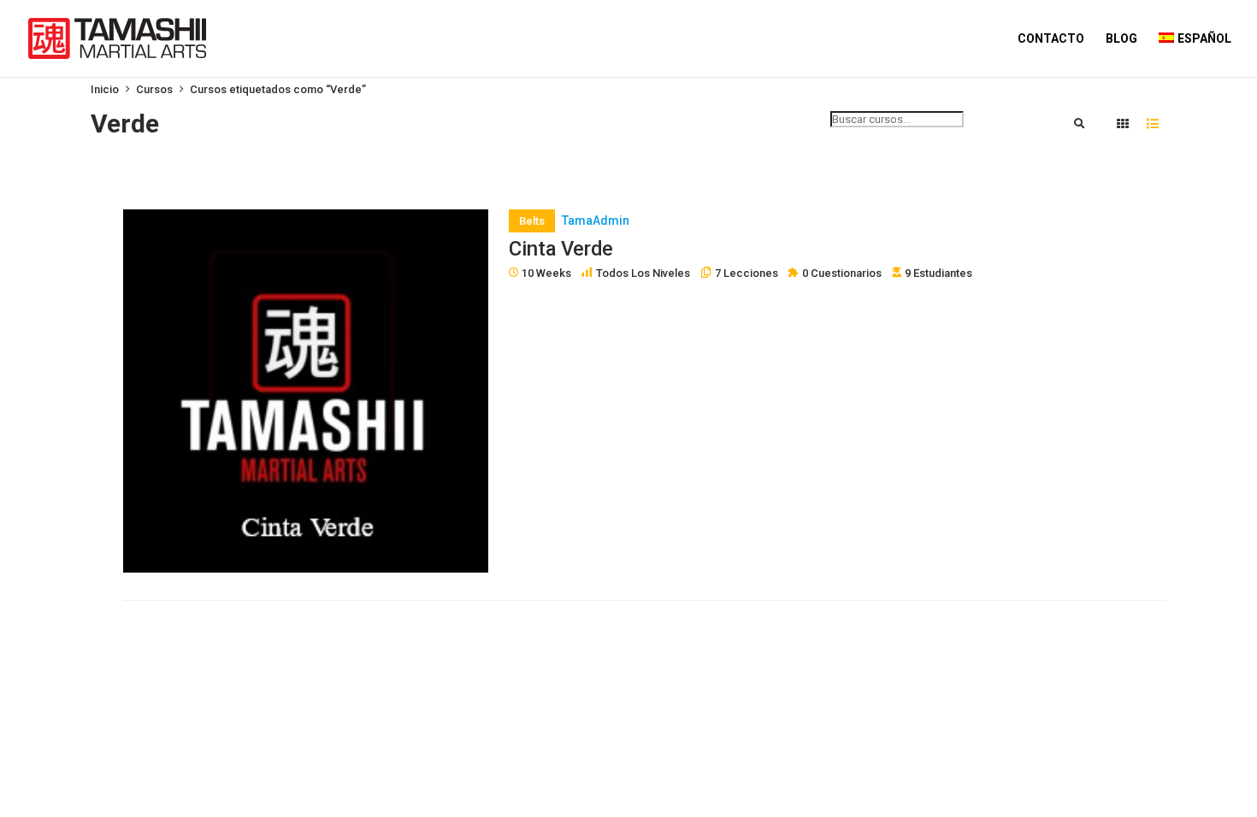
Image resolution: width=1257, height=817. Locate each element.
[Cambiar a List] (1152, 124)
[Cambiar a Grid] (1122, 124)
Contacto (1051, 38)
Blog (1121, 38)
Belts (532, 221)
